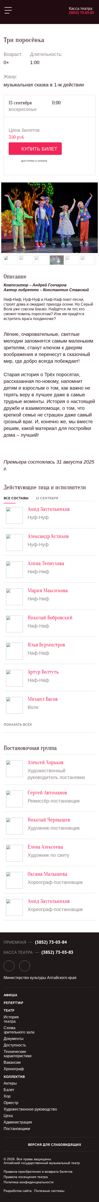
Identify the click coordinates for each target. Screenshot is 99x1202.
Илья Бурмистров (46, 645)
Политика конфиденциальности (29, 1182)
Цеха (8, 1116)
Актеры (10, 1083)
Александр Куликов (48, 536)
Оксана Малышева (47, 874)
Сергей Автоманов (47, 793)
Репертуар (13, 1003)
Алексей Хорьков (45, 763)
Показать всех (18, 724)
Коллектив (14, 1077)
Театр (9, 1010)
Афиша (10, 995)
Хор (7, 1096)
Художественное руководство (30, 1109)
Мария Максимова (48, 591)
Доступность (15, 1045)
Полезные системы (49, 1191)
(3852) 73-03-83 (81, 13)
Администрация (18, 1122)
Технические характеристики (17, 1054)
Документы (14, 1039)
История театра (11, 1019)
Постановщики (17, 1129)
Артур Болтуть (43, 672)
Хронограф (14, 1069)
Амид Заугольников (49, 509)
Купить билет (39, 148)
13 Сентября (47, 498)
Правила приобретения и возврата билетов (38, 1171)
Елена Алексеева (45, 847)
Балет (9, 1090)
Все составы (16, 498)
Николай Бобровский (50, 618)
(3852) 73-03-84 (51, 942)
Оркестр (11, 1103)
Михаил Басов (43, 699)
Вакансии (12, 1062)
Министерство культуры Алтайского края (40, 978)
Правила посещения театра (26, 1177)
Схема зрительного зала (19, 1030)
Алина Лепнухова (46, 564)
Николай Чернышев (49, 820)
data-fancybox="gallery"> (49, 217)
